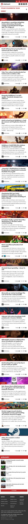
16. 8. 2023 (23, 181)
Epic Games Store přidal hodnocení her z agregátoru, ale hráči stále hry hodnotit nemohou (13, 387)
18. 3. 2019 (23, 451)
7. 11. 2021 (23, 256)
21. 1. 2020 (23, 399)
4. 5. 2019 (23, 426)
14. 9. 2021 (23, 281)
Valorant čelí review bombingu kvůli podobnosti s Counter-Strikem (13, 317)
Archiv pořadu (4, 499)
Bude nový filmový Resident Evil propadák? (12, 245)
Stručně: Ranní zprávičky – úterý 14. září (13, 269)
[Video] (14, 214)
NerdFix (2, 505)
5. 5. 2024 (23, 156)
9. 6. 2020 (23, 327)
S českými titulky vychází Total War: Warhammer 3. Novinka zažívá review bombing (14, 221)
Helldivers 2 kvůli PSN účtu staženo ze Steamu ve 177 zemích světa (13, 146)
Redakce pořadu (4, 501)
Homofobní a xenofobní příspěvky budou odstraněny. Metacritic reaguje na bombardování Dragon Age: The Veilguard (13, 24)
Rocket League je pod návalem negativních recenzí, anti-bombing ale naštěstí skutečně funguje (13, 412)
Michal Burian (6, 37)
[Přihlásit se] (26, 4)
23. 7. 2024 (23, 83)
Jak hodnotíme (13, 503)
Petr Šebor (8, 256)
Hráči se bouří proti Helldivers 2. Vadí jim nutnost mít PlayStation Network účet (14, 121)
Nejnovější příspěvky (22, 500)
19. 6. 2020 (23, 374)
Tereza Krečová (7, 426)
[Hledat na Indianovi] (19, 4)
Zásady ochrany (13, 499)
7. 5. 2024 (23, 108)
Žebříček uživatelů (21, 503)
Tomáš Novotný (7, 451)
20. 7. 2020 (23, 351)
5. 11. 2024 (23, 37)
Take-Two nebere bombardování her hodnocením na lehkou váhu (14, 73)
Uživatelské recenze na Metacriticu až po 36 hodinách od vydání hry (13, 340)
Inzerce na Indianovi (12, 506)
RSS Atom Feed (4, 503)
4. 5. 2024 (23, 133)
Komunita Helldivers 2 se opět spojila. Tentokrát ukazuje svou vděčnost (12, 97)
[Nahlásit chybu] (13, 519)
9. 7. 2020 (23, 304)
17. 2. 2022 (23, 233)
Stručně (3, 265)
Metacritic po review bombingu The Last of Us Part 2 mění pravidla (13, 294)
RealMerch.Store (24, 1)
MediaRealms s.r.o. (5, 518)
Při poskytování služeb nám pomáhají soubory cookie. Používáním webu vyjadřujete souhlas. (12, 515)
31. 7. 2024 (23, 60)
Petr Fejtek (6, 60)
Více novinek (14, 490)
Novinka (3, 19)
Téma (3, 241)
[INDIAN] (5, 4)
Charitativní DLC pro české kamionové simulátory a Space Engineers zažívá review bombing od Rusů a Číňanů (14, 195)
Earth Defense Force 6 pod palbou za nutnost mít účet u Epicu (14, 49)
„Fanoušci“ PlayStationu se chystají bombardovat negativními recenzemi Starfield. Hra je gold (14, 170)
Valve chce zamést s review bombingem (11, 438)
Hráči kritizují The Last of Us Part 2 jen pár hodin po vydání (13, 363)
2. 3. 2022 (23, 208)
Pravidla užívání (13, 501)
